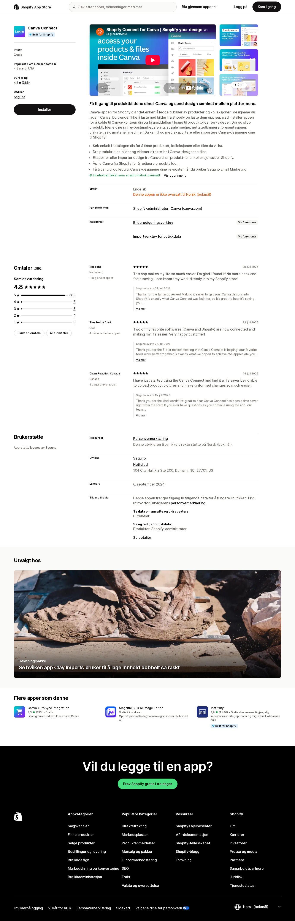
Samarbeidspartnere (247, 868)
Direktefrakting (134, 826)
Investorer (238, 843)
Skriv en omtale (29, 333)
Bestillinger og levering (87, 851)
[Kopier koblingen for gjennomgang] (104, 267)
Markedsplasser (135, 834)
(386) (26, 82)
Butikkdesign (78, 860)
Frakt (126, 877)
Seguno (19, 96)
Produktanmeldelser (138, 843)
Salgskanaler (78, 826)
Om (233, 826)
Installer (44, 109)
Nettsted (140, 464)
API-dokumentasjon (192, 834)
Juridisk (236, 877)
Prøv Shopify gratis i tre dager (147, 784)
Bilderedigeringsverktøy (153, 222)
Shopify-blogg (187, 851)
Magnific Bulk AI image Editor (141, 708)
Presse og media (243, 851)
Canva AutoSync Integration (48, 708)
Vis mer (141, 308)
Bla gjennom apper (197, 7)
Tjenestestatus (242, 885)
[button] (56, 712)
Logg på (240, 7)
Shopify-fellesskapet (193, 843)
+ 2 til (239, 85)
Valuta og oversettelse (140, 885)
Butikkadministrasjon (85, 877)
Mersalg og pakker (137, 851)
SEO (125, 868)
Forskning (184, 860)
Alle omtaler (59, 333)
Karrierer (237, 834)
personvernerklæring (188, 503)
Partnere (237, 860)
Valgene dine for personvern (158, 908)
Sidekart (123, 908)
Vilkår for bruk (59, 908)
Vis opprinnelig (175, 175)
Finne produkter (81, 834)
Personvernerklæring (150, 438)
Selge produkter (81, 843)
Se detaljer (142, 537)
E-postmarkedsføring (139, 860)
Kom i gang (267, 7)
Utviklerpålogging (28, 908)
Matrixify (217, 708)
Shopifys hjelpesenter (194, 826)
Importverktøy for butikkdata (157, 236)
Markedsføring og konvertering (93, 868)
